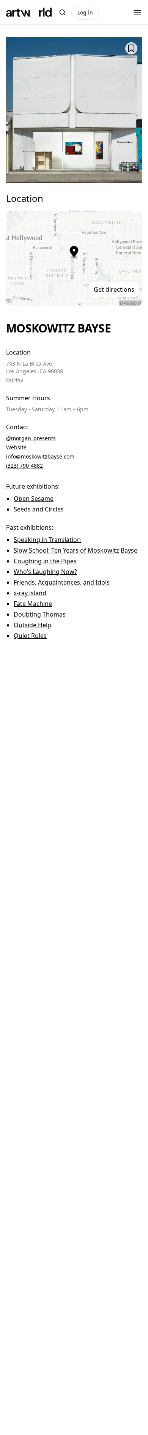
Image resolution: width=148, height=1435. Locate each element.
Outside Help (32, 625)
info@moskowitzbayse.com (40, 456)
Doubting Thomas (40, 614)
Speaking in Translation (47, 539)
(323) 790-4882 (24, 465)
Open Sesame (34, 498)
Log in (85, 12)
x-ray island (30, 593)
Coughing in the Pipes (45, 561)
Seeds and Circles (39, 509)
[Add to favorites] (131, 48)
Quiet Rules (30, 635)
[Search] (62, 12)
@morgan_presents (31, 438)
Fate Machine (33, 603)
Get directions (114, 289)
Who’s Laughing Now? (45, 571)
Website (16, 447)
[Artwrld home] (29, 12)
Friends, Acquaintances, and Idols (62, 582)
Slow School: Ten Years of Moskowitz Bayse (75, 550)
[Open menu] (137, 12)
